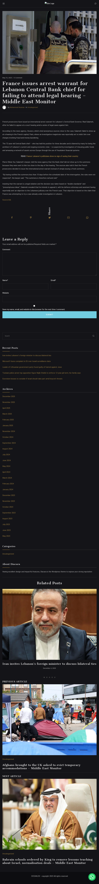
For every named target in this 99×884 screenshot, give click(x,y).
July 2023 (6, 524)
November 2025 (8, 402)
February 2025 (8, 419)
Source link (6, 200)
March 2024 (7, 478)
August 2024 (7, 449)
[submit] (94, 336)
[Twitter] (49, 217)
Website (5, 293)
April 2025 (6, 408)
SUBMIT (49, 314)
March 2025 (7, 414)
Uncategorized (8, 554)
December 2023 (8, 495)
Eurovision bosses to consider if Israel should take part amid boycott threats (32, 379)
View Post (49, 624)
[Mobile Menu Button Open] (3, 3)
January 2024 (7, 489)
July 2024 (6, 454)
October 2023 (7, 507)
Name (5, 280)
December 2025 (8, 396)
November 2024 (8, 431)
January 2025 (7, 425)
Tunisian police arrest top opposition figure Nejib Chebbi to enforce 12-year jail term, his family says (41, 373)
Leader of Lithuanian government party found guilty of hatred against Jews (32, 367)
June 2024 (6, 460)
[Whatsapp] (87, 217)
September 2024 (9, 443)
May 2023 (6, 536)
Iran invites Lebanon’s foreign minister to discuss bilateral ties (26, 355)
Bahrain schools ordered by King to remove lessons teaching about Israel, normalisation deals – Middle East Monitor (47, 861)
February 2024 (8, 483)
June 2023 (6, 530)
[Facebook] (11, 217)
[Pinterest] (30, 217)
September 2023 (9, 513)
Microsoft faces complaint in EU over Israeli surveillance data (26, 361)
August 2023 (7, 518)
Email (53, 280)
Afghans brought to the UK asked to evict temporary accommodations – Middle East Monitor (41, 766)
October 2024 (7, 437)
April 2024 (6, 472)
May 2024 (6, 466)
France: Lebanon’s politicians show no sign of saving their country (52, 156)
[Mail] (68, 217)
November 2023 (8, 501)
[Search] (95, 3)
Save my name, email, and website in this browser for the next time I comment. (33, 309)
